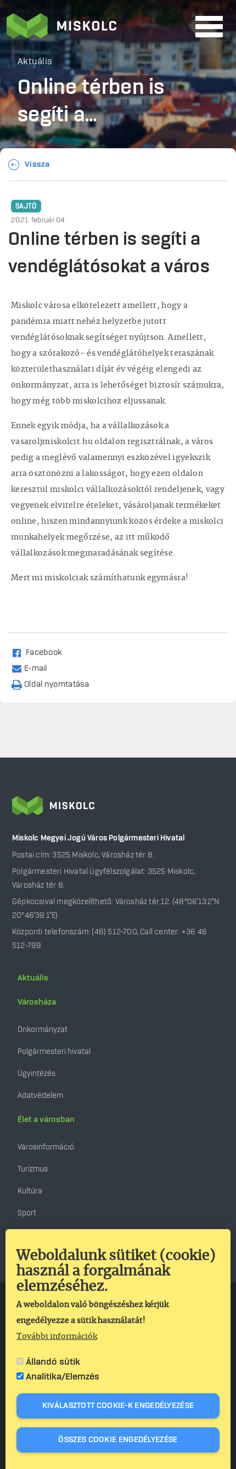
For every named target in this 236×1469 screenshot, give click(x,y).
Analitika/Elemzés (62, 1377)
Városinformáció (46, 1147)
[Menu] (209, 26)
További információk (56, 1337)
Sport (27, 1213)
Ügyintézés (36, 1073)
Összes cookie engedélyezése (117, 1440)
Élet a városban (46, 1119)
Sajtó (26, 206)
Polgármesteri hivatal (54, 1051)
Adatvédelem (40, 1095)
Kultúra (30, 1191)
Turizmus (33, 1169)
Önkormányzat (43, 1029)
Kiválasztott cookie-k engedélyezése (118, 1405)
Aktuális (33, 978)
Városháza (37, 1002)
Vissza (37, 164)
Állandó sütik (53, 1362)
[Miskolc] (98, 27)
